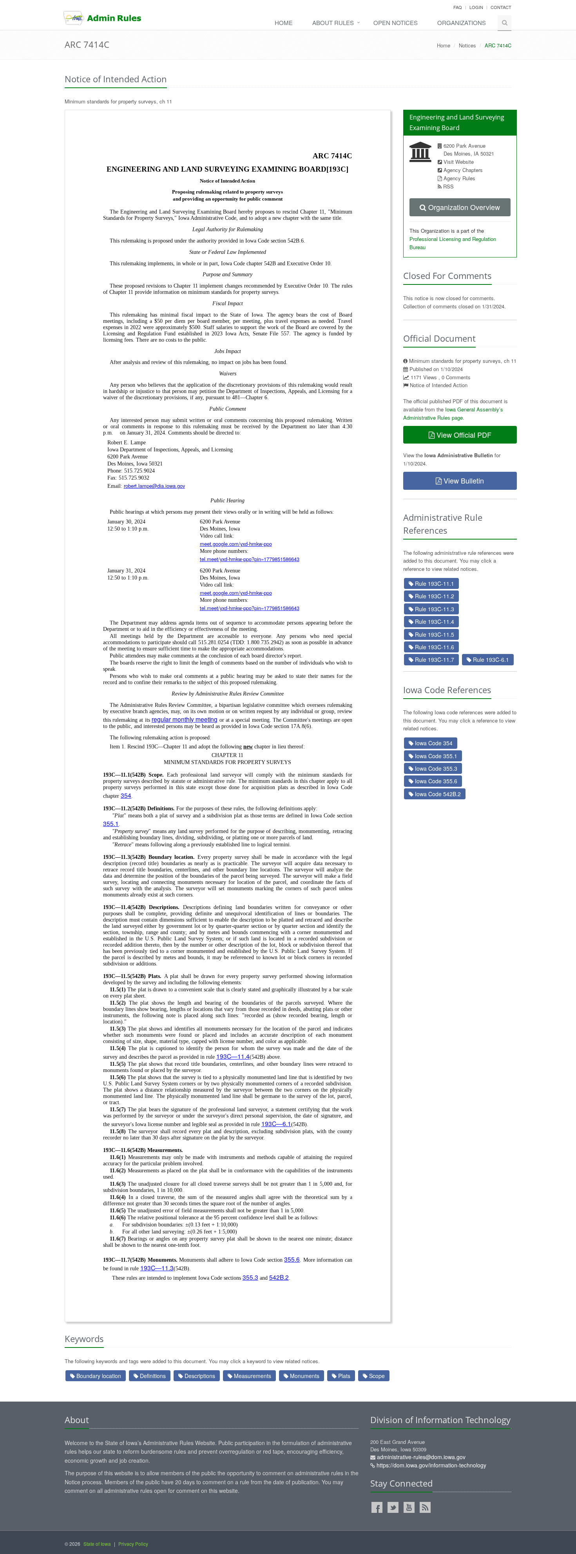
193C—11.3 (157, 1267)
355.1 (111, 823)
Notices (467, 45)
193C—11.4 (233, 1056)
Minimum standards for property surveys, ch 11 (118, 101)
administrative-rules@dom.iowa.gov (421, 1457)
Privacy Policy (133, 1543)
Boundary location (98, 1376)
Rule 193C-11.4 (433, 621)
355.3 (250, 1277)
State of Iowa (97, 1543)
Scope (376, 1376)
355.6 (292, 1259)
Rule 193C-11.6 (433, 647)
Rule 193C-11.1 (433, 583)
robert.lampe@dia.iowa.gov (154, 485)
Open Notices (395, 22)
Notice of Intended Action (438, 385)
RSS (448, 186)
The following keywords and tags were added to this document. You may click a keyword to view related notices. (192, 1361)
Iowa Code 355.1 (435, 756)
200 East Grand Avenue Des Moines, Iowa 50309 (428, 1453)
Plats (343, 1376)
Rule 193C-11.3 (433, 609)
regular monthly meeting (185, 719)
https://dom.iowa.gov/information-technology (431, 1465)
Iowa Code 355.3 (435, 768)
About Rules (333, 22)
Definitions (152, 1376)
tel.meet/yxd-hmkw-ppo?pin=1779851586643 (249, 559)
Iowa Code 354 (433, 743)
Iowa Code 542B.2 (437, 794)
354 (126, 795)
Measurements (251, 1376)
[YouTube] (409, 1507)
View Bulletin (463, 480)
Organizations (461, 22)
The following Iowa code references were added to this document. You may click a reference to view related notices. (459, 720)
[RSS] (425, 1507)
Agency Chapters (463, 170)
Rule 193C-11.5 (433, 634)
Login (476, 7)
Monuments (303, 1376)
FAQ (457, 7)
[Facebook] (376, 1507)
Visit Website (459, 161)
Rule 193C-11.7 (433, 659)
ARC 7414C (87, 44)
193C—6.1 (276, 1123)
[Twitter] (393, 1507)
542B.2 (279, 1277)
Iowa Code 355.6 (435, 781)
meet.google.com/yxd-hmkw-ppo (236, 543)
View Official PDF (463, 434)
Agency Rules (459, 178)
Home (284, 22)
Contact (501, 7)
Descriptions (199, 1376)
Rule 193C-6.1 (490, 659)
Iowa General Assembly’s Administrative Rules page (453, 413)
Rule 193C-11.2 (433, 596)
